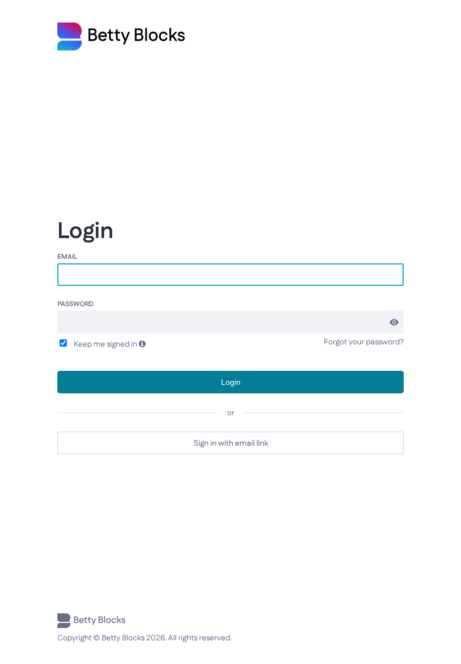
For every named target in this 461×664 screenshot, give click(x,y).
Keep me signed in (104, 344)
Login (231, 382)
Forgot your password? (364, 342)
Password (75, 303)
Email (67, 256)
